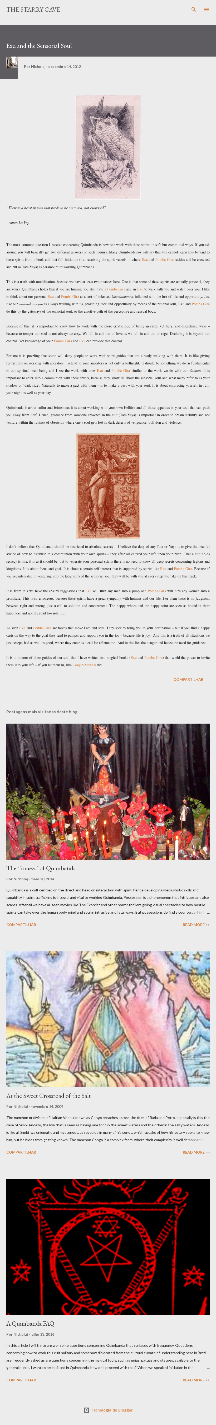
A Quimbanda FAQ (30, 1323)
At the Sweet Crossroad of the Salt (48, 1095)
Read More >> (196, 924)
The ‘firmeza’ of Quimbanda (41, 868)
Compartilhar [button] (188, 679)
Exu (145, 259)
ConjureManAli (85, 664)
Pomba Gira (164, 259)
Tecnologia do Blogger (111, 1410)
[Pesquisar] (194, 9)
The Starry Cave (33, 9)
